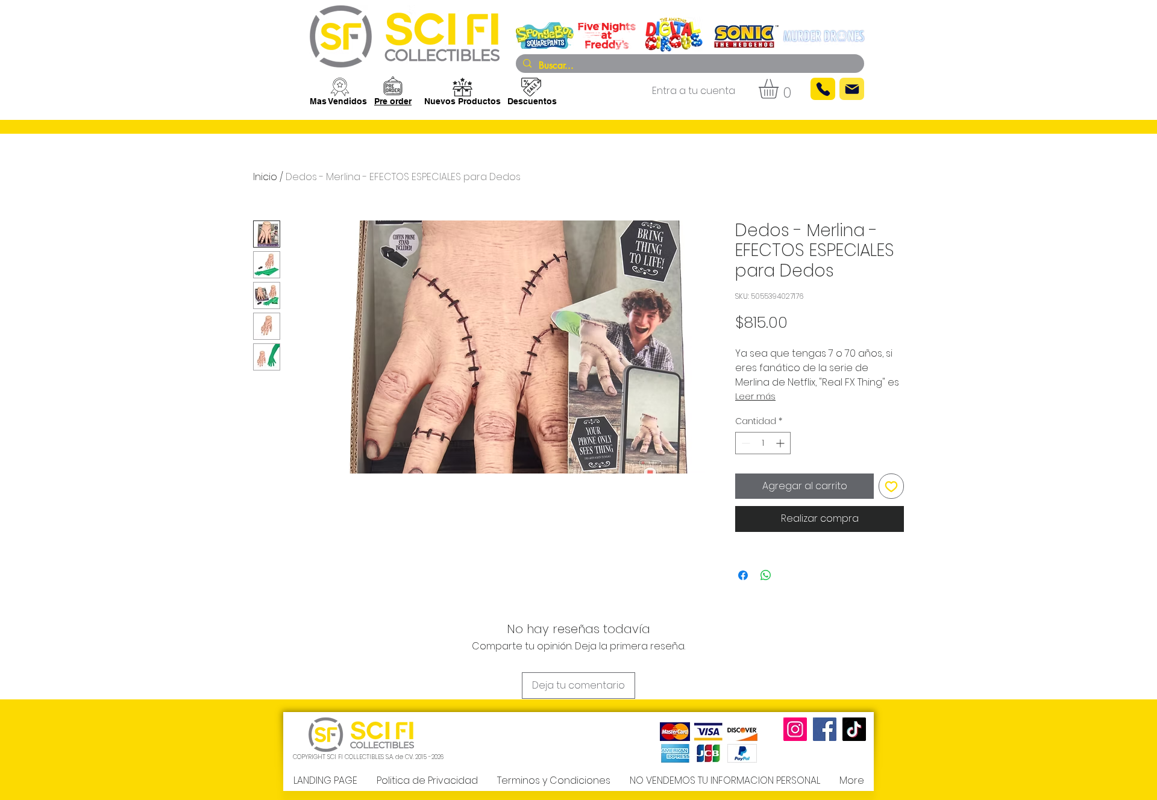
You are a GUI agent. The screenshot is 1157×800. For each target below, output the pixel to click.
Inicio (265, 177)
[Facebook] (824, 729)
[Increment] (781, 443)
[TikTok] (854, 729)
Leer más (755, 396)
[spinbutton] (763, 443)
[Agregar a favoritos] (891, 486)
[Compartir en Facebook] (743, 575)
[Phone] (823, 89)
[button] (780, 89)
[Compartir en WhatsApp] (766, 575)
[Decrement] (744, 443)
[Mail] (851, 89)
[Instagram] (795, 729)
